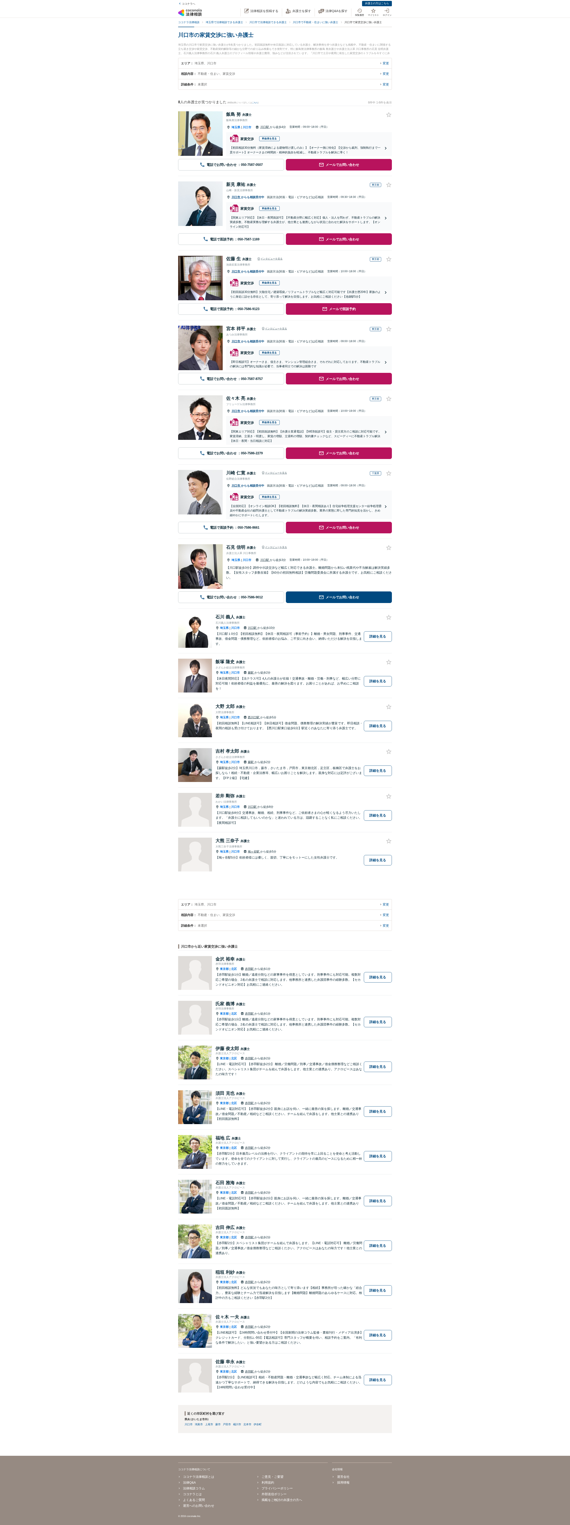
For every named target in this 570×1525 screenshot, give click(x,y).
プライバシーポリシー (277, 1488)
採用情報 (343, 1482)
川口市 (247, 127)
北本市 (247, 1424)
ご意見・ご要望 (272, 1476)
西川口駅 (254, 717)
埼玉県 (236, 127)
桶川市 (237, 1424)
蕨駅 (251, 672)
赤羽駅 (249, 969)
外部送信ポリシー (274, 1494)
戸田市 (227, 1424)
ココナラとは (192, 1494)
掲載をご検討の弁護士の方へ (282, 1500)
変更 (386, 63)
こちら (255, 103)
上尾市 (209, 1424)
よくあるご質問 (194, 1500)
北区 (234, 969)
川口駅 (265, 127)
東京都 (224, 969)
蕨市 (218, 1424)
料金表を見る (269, 138)
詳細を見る (377, 636)
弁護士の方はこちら (377, 3)
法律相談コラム (194, 1488)
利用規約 (268, 1482)
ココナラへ (188, 3)
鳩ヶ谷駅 (254, 851)
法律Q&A (189, 1482)
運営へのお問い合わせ (198, 1505)
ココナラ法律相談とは (198, 1476)
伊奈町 (258, 1424)
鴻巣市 (199, 1424)
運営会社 (343, 1476)
